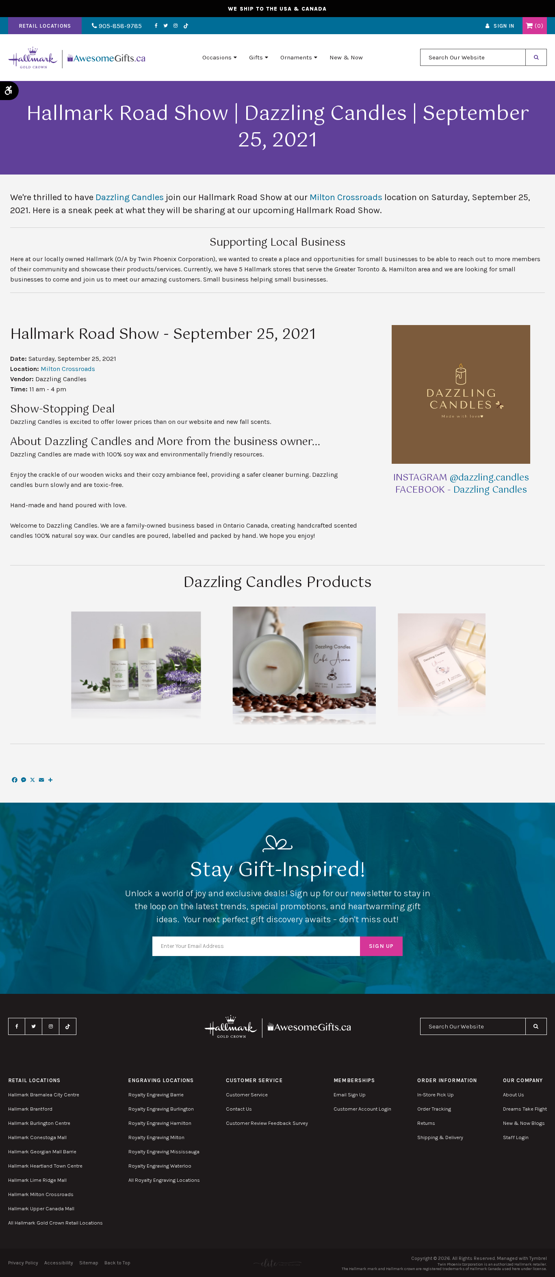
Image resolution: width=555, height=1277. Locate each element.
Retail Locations (45, 26)
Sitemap (88, 1263)
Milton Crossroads (346, 197)
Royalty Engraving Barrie (156, 1094)
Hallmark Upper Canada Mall (41, 1208)
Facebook (156, 25)
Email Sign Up (350, 1094)
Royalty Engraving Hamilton (159, 1123)
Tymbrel (538, 1258)
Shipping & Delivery (440, 1137)
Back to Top (117, 1263)
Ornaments (296, 57)
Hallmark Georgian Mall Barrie (42, 1151)
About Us (513, 1094)
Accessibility (58, 1263)
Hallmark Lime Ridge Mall (37, 1180)
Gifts (256, 57)
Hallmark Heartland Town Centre (45, 1166)
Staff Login (516, 1137)
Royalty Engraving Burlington (161, 1109)
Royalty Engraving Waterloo (159, 1166)
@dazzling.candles (489, 477)
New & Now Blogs (524, 1123)
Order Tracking (434, 1109)
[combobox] (473, 57)
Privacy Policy (23, 1263)
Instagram (175, 25)
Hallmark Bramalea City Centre (43, 1094)
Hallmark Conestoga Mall (37, 1137)
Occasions (217, 57)
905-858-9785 (119, 26)
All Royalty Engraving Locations (164, 1180)
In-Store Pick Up (435, 1094)
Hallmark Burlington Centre (39, 1123)
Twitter (165, 25)
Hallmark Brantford (30, 1109)
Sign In (504, 26)
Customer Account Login (362, 1109)
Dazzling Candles (129, 197)
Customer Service (247, 1094)
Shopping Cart (529, 25)
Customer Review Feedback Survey (267, 1123)
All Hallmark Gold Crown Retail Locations (55, 1223)
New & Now (346, 57)
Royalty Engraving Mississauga (163, 1151)
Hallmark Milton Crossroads (41, 1194)
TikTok (186, 25)
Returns (426, 1123)
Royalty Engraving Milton (156, 1137)
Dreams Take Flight (525, 1109)
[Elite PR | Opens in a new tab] (277, 1263)
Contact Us (239, 1109)
